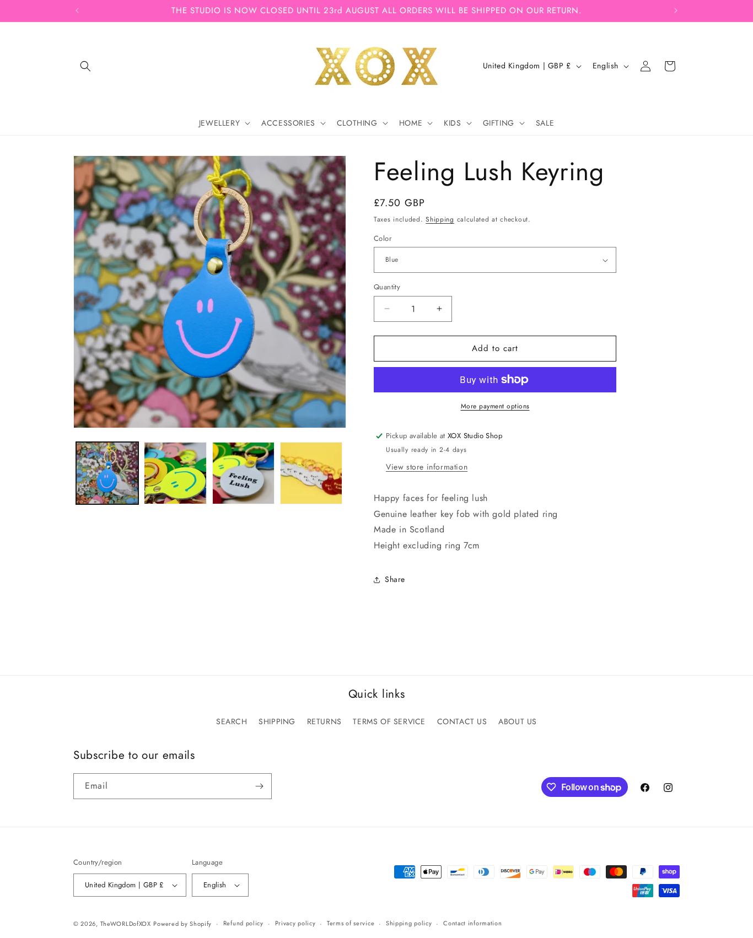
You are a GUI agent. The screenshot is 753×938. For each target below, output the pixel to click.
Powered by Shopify (182, 923)
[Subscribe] (259, 786)
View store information (426, 466)
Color (382, 238)
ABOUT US (517, 721)
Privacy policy (295, 923)
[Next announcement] (676, 10)
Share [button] (395, 579)
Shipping (440, 219)
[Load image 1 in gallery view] (107, 473)
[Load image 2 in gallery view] (175, 473)
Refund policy (243, 923)
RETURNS (324, 721)
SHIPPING (277, 721)
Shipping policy (409, 923)
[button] (85, 66)
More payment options (495, 406)
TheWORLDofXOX (125, 923)
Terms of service (350, 923)
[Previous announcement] (77, 10)
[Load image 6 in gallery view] (311, 473)
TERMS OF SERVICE (389, 721)
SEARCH (232, 721)
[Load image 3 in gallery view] (243, 473)
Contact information (472, 923)
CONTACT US (462, 721)
